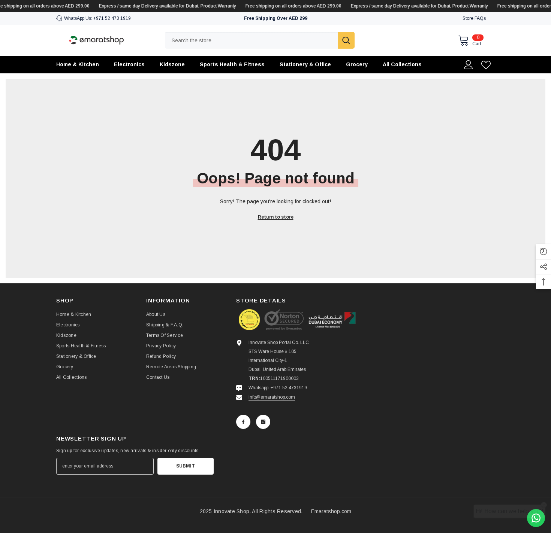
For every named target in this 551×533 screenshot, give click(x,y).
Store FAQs (474, 18)
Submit (185, 466)
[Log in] (468, 64)
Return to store (275, 217)
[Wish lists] (486, 65)
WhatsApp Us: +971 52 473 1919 (97, 18)
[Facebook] (243, 422)
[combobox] (251, 40)
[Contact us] (536, 518)
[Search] (260, 40)
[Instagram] (263, 422)
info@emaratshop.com (272, 397)
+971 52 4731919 (289, 387)
